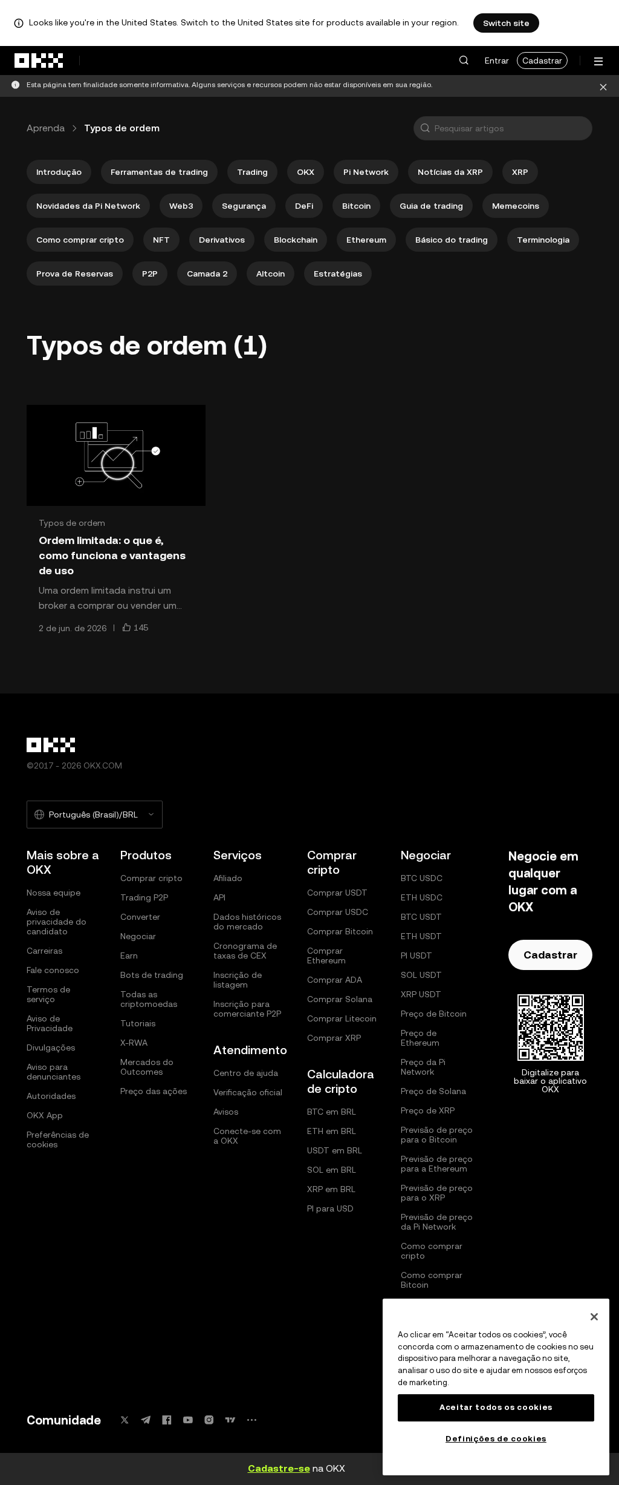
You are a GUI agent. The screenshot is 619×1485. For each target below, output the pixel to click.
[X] (124, 1420)
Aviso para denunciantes (53, 1071)
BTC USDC (421, 878)
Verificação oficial (247, 1092)
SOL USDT (421, 975)
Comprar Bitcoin (340, 931)
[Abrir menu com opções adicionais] (598, 61)
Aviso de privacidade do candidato (56, 921)
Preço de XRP (428, 1110)
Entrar (497, 60)
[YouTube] (188, 1420)
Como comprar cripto (431, 1250)
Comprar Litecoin (342, 1018)
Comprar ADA (334, 980)
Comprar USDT (337, 892)
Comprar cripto (151, 878)
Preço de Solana (433, 1091)
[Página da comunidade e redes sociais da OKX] (251, 1420)
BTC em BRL (331, 1111)
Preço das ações (153, 1091)
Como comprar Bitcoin (431, 1280)
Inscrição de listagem (237, 979)
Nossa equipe (53, 892)
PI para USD (330, 1208)
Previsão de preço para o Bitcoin (437, 1134)
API (219, 897)
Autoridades (51, 1096)
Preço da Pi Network (423, 1067)
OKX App (45, 1115)
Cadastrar (542, 60)
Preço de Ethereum (420, 1037)
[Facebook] (166, 1420)
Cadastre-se (279, 1468)
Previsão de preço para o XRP (437, 1192)
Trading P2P (144, 897)
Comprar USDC (337, 912)
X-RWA (133, 1042)
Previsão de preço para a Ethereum (437, 1163)
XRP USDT (421, 994)
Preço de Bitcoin (434, 1013)
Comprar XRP (334, 1038)
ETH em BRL (331, 1131)
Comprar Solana (339, 999)
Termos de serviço (48, 994)
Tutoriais (137, 1023)
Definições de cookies (496, 1438)
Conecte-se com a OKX (247, 1136)
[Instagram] (209, 1420)
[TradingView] (230, 1420)
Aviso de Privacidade (50, 1023)
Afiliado (227, 878)
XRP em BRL (331, 1189)
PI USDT (416, 955)
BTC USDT (421, 917)
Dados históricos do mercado (247, 921)
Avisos (225, 1111)
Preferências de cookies (58, 1139)
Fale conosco (53, 970)
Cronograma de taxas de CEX (245, 950)
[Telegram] (145, 1420)
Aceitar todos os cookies (496, 1407)
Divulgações (51, 1047)
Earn (129, 955)
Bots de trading (151, 975)
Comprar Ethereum (326, 955)
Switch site (506, 23)
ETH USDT (421, 936)
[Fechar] (594, 1316)
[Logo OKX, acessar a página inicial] (39, 60)
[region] (496, 1387)
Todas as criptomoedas (148, 999)
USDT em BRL (334, 1150)
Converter (140, 917)
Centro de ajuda (245, 1073)
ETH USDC (421, 897)
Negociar (138, 936)
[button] (464, 60)
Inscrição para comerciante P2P (247, 1008)
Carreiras (44, 951)
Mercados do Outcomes (146, 1067)
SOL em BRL (331, 1170)
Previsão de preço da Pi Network (437, 1221)
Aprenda (46, 128)
